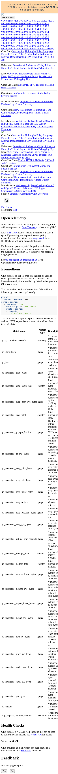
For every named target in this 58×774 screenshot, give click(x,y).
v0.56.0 (21, 29)
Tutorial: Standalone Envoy (24, 76)
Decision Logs (8, 104)
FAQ (33, 126)
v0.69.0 (13, 23)
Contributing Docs (42, 110)
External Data (8, 57)
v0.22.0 (5, 45)
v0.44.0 (21, 34)
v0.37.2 (29, 37)
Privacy (13, 96)
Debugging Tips (46, 68)
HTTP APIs (32, 84)
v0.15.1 (13, 48)
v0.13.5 (29, 48)
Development (26, 112)
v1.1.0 (44, 20)
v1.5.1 (17, 20)
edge (51, 48)
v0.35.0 (45, 37)
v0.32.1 (21, 40)
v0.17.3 (45, 45)
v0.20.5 (21, 45)
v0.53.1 (45, 29)
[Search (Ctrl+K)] (6, 200)
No (12, 771)
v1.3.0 (30, 20)
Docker (22, 84)
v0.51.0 (13, 31)
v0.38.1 (21, 37)
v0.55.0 (29, 29)
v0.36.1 (37, 37)
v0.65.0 (45, 23)
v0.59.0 (45, 26)
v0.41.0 (45, 34)
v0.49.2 (29, 31)
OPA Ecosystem (45, 126)
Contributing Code (10, 112)
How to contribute (23, 110)
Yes (4, 771)
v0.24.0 (37, 43)
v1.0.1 (51, 20)
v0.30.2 (37, 40)
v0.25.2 (29, 43)
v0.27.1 (13, 43)
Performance (7, 79)
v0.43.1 (29, 34)
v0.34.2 (5, 40)
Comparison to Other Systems (15, 126)
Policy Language (45, 51)
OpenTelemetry (29, 227)
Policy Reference (9, 54)
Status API (26, 750)
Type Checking (38, 121)
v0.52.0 (5, 31)
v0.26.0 (21, 43)
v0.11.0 (45, 48)
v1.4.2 (23, 20)
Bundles (49, 101)
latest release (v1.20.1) (43, 7)
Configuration (19, 93)
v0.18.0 (37, 45)
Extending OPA (39, 57)
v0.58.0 (5, 29)
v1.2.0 (37, 20)
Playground (7, 207)
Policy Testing (25, 54)
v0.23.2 (45, 43)
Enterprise (6, 129)
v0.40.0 (5, 37)
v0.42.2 (37, 34)
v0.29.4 (45, 40)
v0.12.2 (37, 48)
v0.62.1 (21, 26)
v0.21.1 (13, 45)
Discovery (28, 104)
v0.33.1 (13, 40)
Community (26, 193)
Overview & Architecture (25, 65)
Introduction (18, 51)
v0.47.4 (45, 31)
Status (19, 104)
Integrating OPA (23, 57)
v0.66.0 (37, 23)
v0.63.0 (13, 26)
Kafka (41, 84)
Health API (36, 734)
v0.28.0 (5, 43)
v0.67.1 (29, 23)
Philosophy (30, 51)
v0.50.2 (21, 31)
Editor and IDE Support (34, 123)
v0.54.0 (37, 29)
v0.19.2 (29, 45)
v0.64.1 (5, 26)
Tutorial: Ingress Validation (24, 68)
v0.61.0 (29, 26)
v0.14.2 (21, 48)
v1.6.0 (7, 20)
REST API (12, 232)
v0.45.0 (13, 34)
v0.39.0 (13, 37)
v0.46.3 (5, 34)
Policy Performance (42, 54)
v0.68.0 (21, 23)
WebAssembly (23, 121)
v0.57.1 (13, 29)
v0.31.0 (29, 40)
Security (5, 96)
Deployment (33, 93)
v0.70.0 (5, 23)
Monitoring (44, 93)
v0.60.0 (37, 26)
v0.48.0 (37, 31)
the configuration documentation (21, 260)
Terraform (11, 87)
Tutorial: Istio (45, 76)
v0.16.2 (5, 48)
